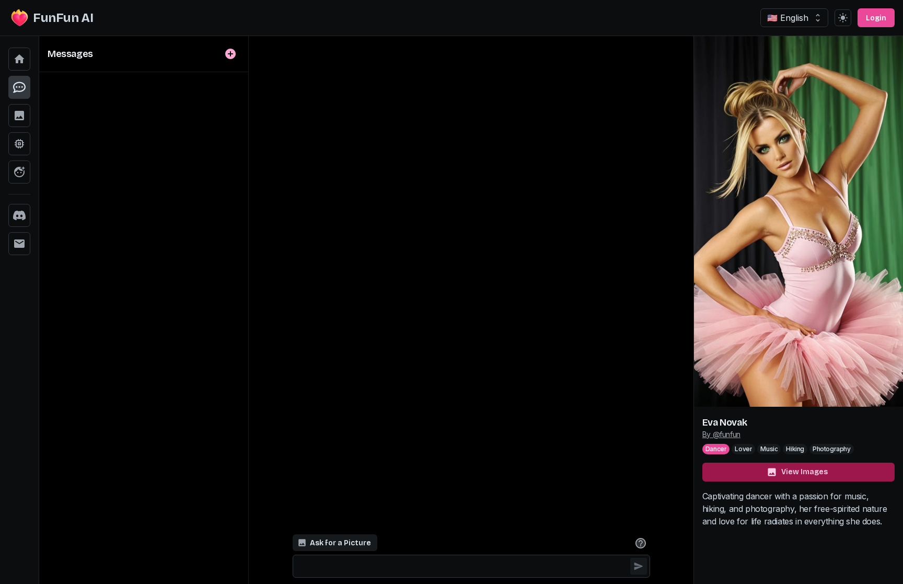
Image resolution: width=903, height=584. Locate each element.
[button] (19, 59)
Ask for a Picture (340, 543)
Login (876, 18)
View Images (804, 471)
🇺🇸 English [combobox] (787, 18)
